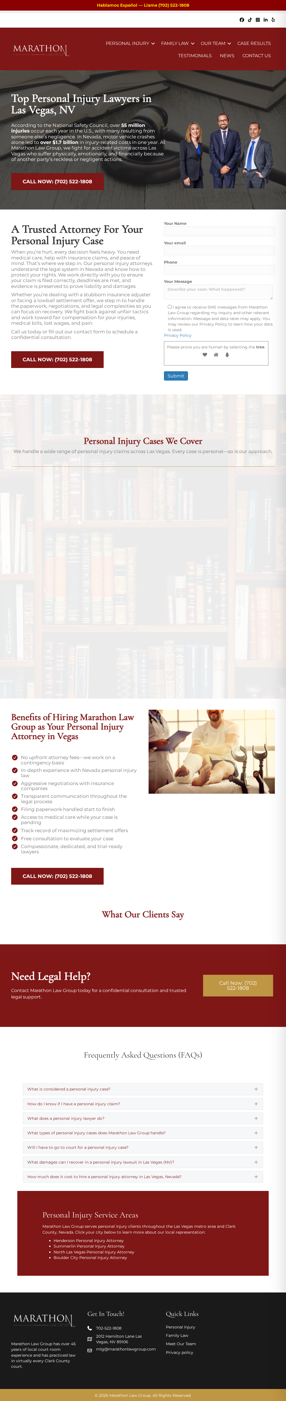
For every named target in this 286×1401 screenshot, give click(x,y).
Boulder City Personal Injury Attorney (90, 1257)
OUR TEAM (213, 43)
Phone (170, 262)
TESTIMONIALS (195, 55)
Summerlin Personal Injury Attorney (89, 1246)
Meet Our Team (181, 1343)
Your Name (175, 223)
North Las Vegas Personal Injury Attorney (94, 1252)
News (227, 55)
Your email (175, 242)
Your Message (178, 281)
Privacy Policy (178, 335)
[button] (153, 43)
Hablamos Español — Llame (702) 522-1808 (143, 5)
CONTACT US (256, 55)
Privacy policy (179, 1352)
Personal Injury (127, 43)
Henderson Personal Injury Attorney (89, 1240)
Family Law (175, 43)
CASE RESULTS (254, 43)
